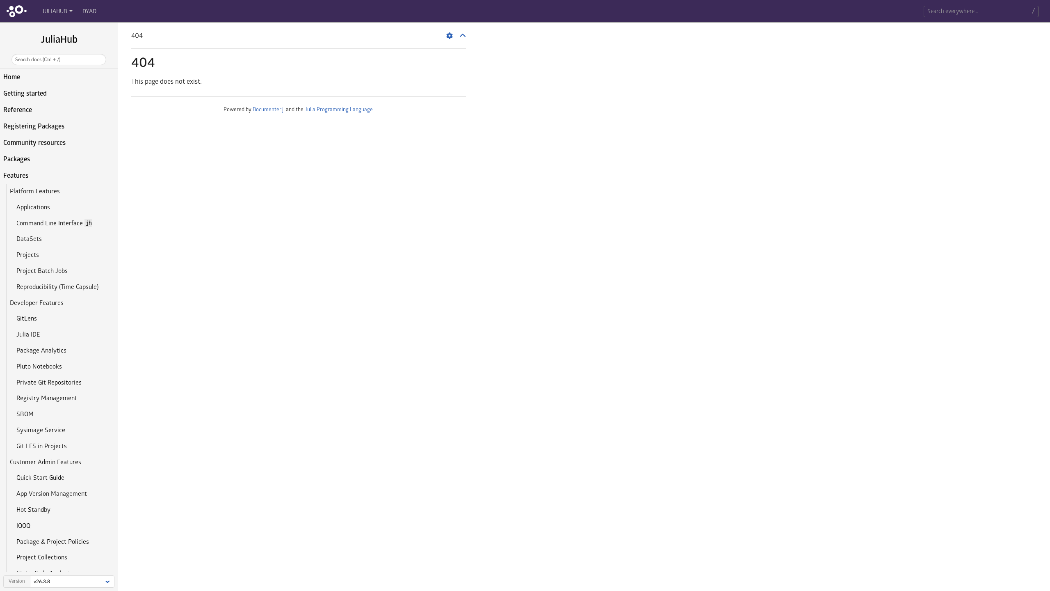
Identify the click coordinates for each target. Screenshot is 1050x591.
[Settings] (449, 35)
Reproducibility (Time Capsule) (57, 287)
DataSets (29, 239)
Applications (33, 207)
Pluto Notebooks (39, 367)
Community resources (34, 143)
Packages (16, 159)
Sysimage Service (40, 430)
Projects (27, 255)
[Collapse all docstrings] (462, 35)
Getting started (25, 93)
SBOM (25, 414)
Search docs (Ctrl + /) (37, 59)
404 (143, 63)
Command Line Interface (53, 223)
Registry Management (46, 398)
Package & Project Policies (52, 542)
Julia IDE (28, 335)
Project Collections (41, 557)
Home (11, 77)
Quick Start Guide (40, 478)
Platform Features (35, 191)
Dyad (89, 11)
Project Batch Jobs (42, 271)
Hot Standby (33, 510)
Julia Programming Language (339, 109)
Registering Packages (33, 126)
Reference (17, 110)
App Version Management (51, 494)
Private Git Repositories (49, 383)
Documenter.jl (269, 109)
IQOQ (23, 526)
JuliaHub (54, 11)
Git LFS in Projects (41, 446)
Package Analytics (41, 351)
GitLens (26, 319)
